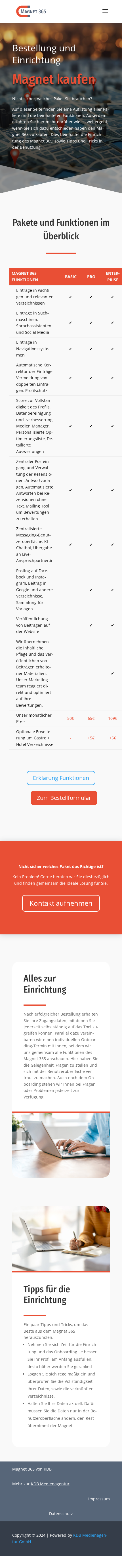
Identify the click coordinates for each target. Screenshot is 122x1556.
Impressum (99, 1499)
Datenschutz (61, 1513)
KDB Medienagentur (50, 1483)
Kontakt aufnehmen (61, 903)
